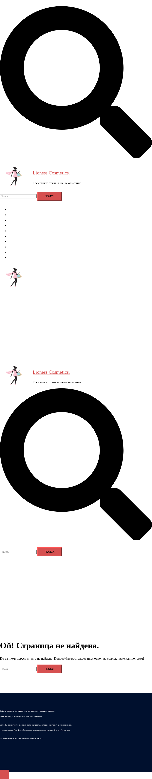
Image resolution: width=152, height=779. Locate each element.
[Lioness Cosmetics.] (15, 177)
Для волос (15, 214)
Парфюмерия (17, 241)
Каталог (13, 257)
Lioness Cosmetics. (51, 172)
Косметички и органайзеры (26, 247)
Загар (11, 252)
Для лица (14, 220)
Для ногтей (15, 230)
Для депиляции (18, 236)
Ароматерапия (18, 209)
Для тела (14, 225)
